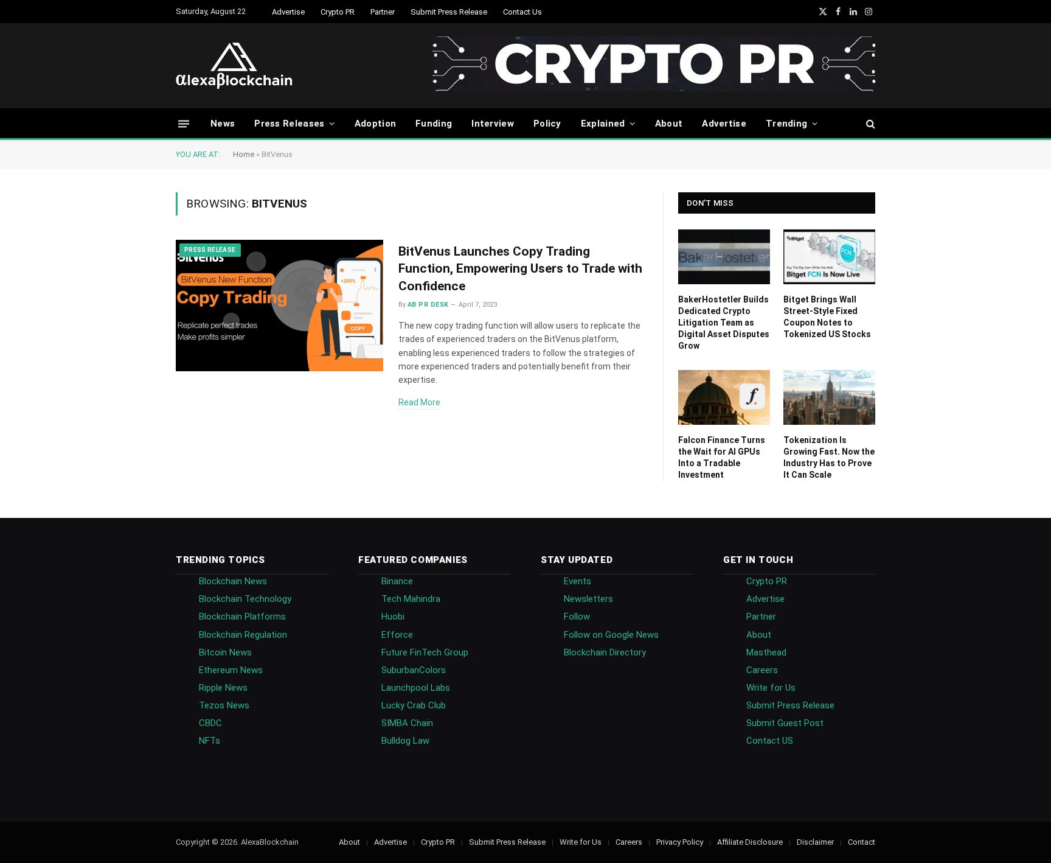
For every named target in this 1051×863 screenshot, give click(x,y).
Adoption (375, 123)
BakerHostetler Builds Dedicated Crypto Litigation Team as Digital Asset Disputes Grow (723, 323)
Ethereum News (231, 670)
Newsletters (588, 598)
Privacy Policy (679, 842)
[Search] (869, 124)
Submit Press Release (449, 11)
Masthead (766, 652)
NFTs (209, 740)
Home (243, 154)
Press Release (210, 249)
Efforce (397, 634)
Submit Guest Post (785, 723)
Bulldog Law (405, 740)
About (669, 123)
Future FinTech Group (424, 652)
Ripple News (223, 687)
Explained (603, 123)
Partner (382, 11)
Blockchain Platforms (242, 616)
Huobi (392, 616)
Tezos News (224, 705)
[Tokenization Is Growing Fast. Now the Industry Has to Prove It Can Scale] (829, 397)
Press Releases (289, 123)
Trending (786, 123)
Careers (762, 670)
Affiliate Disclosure (750, 842)
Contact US (769, 740)
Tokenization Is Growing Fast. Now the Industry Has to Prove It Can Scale (829, 457)
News (222, 123)
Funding (433, 123)
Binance (397, 581)
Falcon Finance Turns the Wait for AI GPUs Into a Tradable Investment (721, 457)
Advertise (288, 11)
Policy (547, 123)
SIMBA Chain (407, 723)
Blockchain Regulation (243, 634)
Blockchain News (233, 581)
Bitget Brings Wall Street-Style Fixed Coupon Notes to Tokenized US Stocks (827, 317)
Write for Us (771, 687)
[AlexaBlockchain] (234, 66)
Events (577, 581)
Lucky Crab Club (413, 705)
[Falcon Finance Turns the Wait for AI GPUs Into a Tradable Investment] (724, 397)
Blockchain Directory (605, 652)
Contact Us (522, 11)
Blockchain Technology (245, 598)
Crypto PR (338, 11)
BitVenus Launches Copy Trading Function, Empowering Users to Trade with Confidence (520, 268)
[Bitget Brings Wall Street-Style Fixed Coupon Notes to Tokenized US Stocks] (829, 256)
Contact (861, 842)
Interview (492, 123)
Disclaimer (815, 842)
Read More (419, 402)
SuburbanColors (413, 670)
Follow (577, 616)
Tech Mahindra (410, 598)
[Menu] (183, 123)
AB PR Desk (428, 305)
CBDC (210, 723)
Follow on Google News (611, 634)
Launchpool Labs (415, 687)
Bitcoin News (225, 652)
